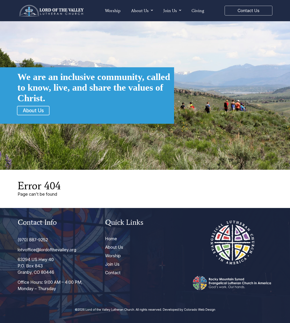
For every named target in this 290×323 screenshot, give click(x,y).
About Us (140, 10)
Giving (197, 10)
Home (111, 238)
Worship (113, 10)
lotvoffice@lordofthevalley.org (47, 249)
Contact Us (248, 10)
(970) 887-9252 (33, 239)
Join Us (170, 10)
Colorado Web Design (199, 309)
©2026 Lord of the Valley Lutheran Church (104, 309)
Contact (113, 272)
